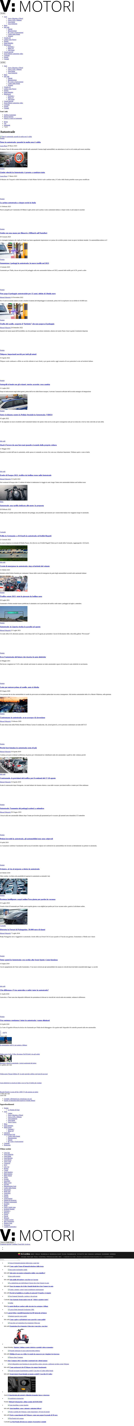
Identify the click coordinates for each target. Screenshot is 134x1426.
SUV (5, 1165)
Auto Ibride (11, 22)
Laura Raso (3, 146)
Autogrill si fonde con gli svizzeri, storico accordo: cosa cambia (25, 384)
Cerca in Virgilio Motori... (8, 1242)
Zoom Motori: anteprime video (13, 54)
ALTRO (3, 62)
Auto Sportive (8, 1172)
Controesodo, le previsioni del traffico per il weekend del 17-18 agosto (28, 778)
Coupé (6, 1170)
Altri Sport (11, 50)
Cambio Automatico (10, 1227)
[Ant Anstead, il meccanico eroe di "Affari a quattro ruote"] (69, 1296)
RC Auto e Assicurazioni (15, 32)
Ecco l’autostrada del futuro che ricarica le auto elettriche (23, 657)
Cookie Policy (42, 1256)
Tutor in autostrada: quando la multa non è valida (20, 142)
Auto (5, 17)
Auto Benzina (8, 1158)
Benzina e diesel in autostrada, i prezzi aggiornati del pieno (18, 1063)
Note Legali (30, 1256)
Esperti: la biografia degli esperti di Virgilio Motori (19, 1100)
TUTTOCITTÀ (80, 1254)
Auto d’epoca (12, 1122)
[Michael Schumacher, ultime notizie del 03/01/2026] (69, 1398)
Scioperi (10, 36)
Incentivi (6, 1204)
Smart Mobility (8, 43)
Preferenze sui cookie (52, 1256)
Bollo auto (7, 1191)
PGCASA (64, 1254)
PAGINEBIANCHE (71, 1254)
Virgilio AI (7, 38)
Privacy (36, 1256)
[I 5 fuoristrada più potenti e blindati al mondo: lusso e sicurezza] (69, 1384)
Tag (5, 123)
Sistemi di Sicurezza (10, 1200)
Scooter (6, 1179)
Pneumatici (7, 1190)
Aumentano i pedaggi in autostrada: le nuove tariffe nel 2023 (24, 263)
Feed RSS (21, 1244)
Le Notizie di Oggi (14, 1110)
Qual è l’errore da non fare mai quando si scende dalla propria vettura (28, 445)
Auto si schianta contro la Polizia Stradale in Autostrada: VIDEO (26, 415)
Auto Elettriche (12, 24)
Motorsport (7, 45)
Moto (5, 25)
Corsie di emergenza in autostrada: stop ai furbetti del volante (25, 566)
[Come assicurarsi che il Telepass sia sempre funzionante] (69, 1364)
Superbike (7, 1181)
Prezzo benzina (8, 116)
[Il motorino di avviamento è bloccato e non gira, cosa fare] (69, 1323)
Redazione (7, 1145)
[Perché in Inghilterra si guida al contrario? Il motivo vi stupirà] (69, 1290)
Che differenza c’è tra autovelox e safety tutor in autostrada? (24, 990)
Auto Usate (7, 1161)
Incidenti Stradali (9, 1209)
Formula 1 (11, 46)
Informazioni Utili (9, 1134)
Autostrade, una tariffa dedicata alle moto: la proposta (22, 506)
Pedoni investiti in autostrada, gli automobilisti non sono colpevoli (26, 839)
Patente (10, 29)
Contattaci (14, 1244)
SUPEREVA (113, 1254)
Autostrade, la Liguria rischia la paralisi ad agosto (20, 627)
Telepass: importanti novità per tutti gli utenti (18, 354)
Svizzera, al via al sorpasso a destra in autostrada (20, 869)
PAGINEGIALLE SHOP (55, 1254)
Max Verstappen (9, 1221)
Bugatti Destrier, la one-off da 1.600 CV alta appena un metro (19, 1092)
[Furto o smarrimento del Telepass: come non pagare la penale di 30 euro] (69, 1412)
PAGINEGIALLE (45, 1254)
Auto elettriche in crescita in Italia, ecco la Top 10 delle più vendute (21, 1083)
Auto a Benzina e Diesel (15, 18)
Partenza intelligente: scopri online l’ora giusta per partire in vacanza (27, 899)
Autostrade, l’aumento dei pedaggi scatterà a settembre (22, 808)
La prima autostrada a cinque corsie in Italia (18, 203)
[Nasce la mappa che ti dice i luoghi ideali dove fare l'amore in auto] (69, 1283)
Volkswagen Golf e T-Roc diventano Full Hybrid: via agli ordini (20, 1054)
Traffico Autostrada (10, 115)
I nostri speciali (8, 52)
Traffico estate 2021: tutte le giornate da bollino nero (21, 596)
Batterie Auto (8, 1223)
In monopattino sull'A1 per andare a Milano (13, 1045)
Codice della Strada (14, 34)
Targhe (6, 1195)
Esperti (6, 57)
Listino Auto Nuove (10, 39)
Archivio (27, 1244)
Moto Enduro (8, 1174)
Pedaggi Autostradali (10, 1202)
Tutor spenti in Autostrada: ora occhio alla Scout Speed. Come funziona (29, 960)
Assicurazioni (8, 1198)
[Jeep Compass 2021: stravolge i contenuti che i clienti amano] (69, 1357)
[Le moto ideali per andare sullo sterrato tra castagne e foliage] (69, 1303)
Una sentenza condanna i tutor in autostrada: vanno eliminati (25, 1020)
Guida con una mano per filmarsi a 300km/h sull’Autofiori (23, 233)
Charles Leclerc (9, 1219)
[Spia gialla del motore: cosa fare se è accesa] (69, 1276)
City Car (6, 1167)
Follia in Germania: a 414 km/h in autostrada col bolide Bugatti (25, 536)
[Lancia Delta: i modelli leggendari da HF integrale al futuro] (69, 1310)
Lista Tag (7, 1153)
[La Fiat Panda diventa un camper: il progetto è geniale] (69, 1418)
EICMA (6, 1184)
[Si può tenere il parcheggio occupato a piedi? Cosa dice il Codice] (69, 1371)
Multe (6, 1205)
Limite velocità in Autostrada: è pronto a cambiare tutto (22, 172)
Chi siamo (23, 1256)
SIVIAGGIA (91, 1254)
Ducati (6, 1216)
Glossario (7, 1133)
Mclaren (6, 1218)
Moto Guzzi (7, 1182)
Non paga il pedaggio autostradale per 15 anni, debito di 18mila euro (28, 294)
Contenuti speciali (5, 1244)
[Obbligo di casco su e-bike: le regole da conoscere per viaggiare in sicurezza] (69, 1351)
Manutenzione (12, 31)
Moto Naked (8, 1175)
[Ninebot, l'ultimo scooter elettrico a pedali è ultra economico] (69, 1337)
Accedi (3, 13)
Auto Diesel (7, 1160)
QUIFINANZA (98, 1254)
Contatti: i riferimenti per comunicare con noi (18, 1099)
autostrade (7, 125)
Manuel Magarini (5, 297)
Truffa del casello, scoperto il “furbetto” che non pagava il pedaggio (27, 324)
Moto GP (11, 48)
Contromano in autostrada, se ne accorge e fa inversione (22, 718)
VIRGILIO (37, 1254)
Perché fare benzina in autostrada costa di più (18, 748)
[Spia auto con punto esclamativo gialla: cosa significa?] (69, 1270)
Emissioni (7, 1225)
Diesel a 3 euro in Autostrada (13, 118)
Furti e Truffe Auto (10, 1207)
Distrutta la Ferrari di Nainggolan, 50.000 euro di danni (22, 930)
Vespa (6, 1177)
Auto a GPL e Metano (15, 20)
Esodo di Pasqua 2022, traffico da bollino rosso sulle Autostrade (25, 475)
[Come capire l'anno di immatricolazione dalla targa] (69, 1263)
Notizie (6, 41)
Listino (10, 1113)
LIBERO (32, 1254)
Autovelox (7, 1193)
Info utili (6, 27)
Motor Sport (7, 1127)
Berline (6, 1168)
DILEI (86, 1254)
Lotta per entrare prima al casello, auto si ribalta (19, 687)
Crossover (7, 1163)
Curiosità (7, 55)
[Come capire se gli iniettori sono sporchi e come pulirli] (69, 1316)
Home (6, 122)
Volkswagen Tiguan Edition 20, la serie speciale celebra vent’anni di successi (24, 1074)
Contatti (6, 59)
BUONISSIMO (105, 1254)
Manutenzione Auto (10, 1186)
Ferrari (6, 1214)
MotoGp (6, 1212)
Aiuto (60, 1256)
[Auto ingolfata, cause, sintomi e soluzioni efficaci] (69, 1405)
